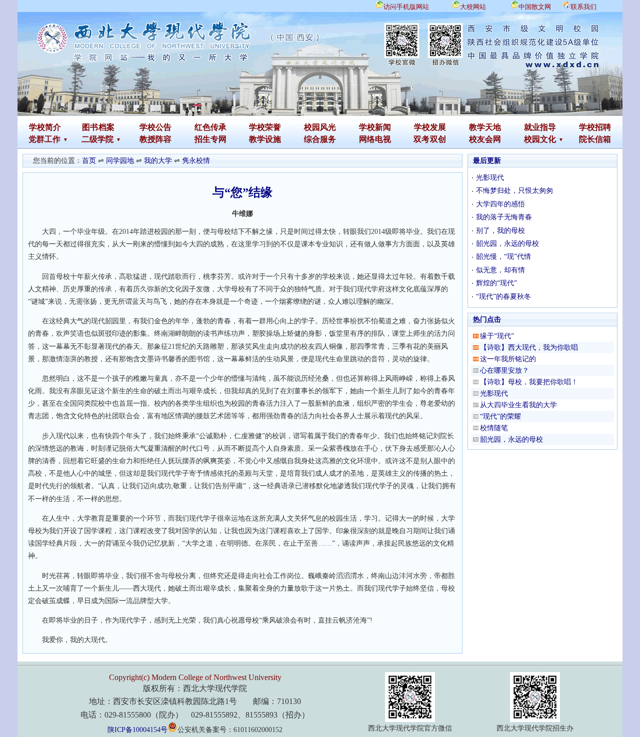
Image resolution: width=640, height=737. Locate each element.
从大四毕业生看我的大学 (518, 405)
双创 (438, 139)
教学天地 (485, 127)
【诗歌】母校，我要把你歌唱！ (529, 382)
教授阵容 (156, 139)
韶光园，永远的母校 (507, 243)
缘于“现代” (497, 336)
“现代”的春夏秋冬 (503, 296)
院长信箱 (595, 139)
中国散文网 (534, 6)
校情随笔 (494, 428)
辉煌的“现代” (496, 283)
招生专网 (210, 139)
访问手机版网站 (406, 6)
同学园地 (120, 160)
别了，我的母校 (500, 230)
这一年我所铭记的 (508, 359)
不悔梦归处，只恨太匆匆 (514, 190)
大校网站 (473, 6)
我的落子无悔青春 (504, 217)
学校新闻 (375, 127)
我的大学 (158, 160)
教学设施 (265, 139)
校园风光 (320, 127)
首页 (89, 160)
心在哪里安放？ (504, 370)
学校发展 (430, 127)
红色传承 (210, 127)
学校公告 (156, 127)
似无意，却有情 (500, 270)
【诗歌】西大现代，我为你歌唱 (529, 347)
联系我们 (583, 6)
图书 (90, 127)
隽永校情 (196, 160)
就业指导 (540, 127)
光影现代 (490, 177)
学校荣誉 (265, 127)
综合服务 (320, 139)
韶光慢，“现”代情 (503, 256)
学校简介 (45, 127)
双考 (422, 139)
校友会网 (485, 139)
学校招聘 (595, 127)
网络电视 (375, 139)
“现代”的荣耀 (500, 416)
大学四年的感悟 (500, 204)
